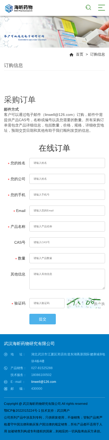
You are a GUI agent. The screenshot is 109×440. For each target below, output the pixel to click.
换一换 (99, 304)
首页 (79, 54)
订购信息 (97, 54)
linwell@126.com (43, 382)
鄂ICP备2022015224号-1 (22, 410)
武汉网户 (63, 410)
